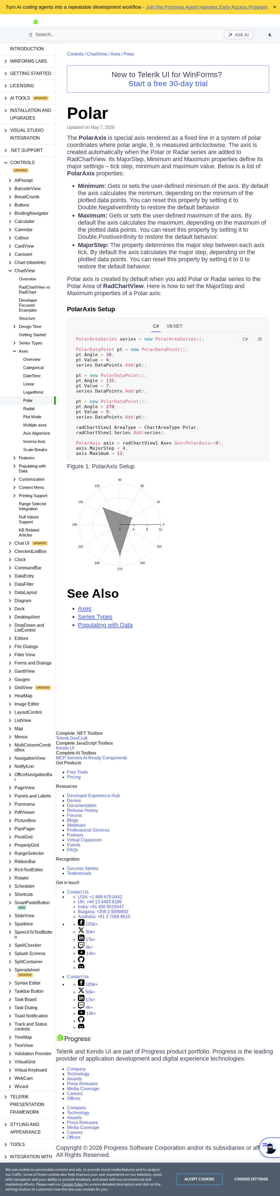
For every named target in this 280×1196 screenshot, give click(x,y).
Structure (27, 318)
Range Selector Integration (32, 506)
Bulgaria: (103, 911)
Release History (82, 810)
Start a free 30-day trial (168, 83)
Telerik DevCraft (71, 738)
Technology (78, 1074)
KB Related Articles (29, 532)
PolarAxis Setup (91, 309)
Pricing (74, 777)
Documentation (82, 805)
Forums (74, 815)
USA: (100, 897)
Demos (74, 800)
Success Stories (82, 868)
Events (73, 845)
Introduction (27, 49)
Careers (75, 1093)
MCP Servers (69, 758)
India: (101, 906)
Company (76, 1069)
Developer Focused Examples (28, 305)
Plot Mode (32, 416)
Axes (115, 54)
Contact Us (78, 892)
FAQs (72, 849)
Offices (73, 1098)
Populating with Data (105, 625)
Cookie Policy (72, 1184)
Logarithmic (33, 392)
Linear (28, 384)
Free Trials (77, 772)
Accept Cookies (199, 1179)
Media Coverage (83, 1088)
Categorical (33, 367)
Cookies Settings (251, 1179)
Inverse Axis (34, 441)
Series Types (95, 616)
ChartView (97, 54)
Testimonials (79, 873)
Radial (28, 408)
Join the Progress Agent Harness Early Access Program (206, 7)
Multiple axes (35, 425)
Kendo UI (65, 748)
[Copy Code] (260, 339)
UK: (100, 901)
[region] (140, 1179)
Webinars (76, 825)
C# (156, 326)
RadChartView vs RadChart (34, 289)
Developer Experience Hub (93, 795)
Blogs (72, 820)
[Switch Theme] (270, 34)
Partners (75, 835)
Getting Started (32, 334)
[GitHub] (81, 961)
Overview (27, 279)
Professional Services (88, 830)
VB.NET (175, 326)
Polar (28, 400)
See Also (93, 593)
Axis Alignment (36, 433)
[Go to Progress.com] (74, 1041)
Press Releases (82, 1083)
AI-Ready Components (105, 758)
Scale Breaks (35, 449)
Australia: (104, 916)
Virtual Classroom (84, 840)
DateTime (31, 375)
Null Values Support (29, 519)
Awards (74, 1078)
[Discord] (81, 967)
